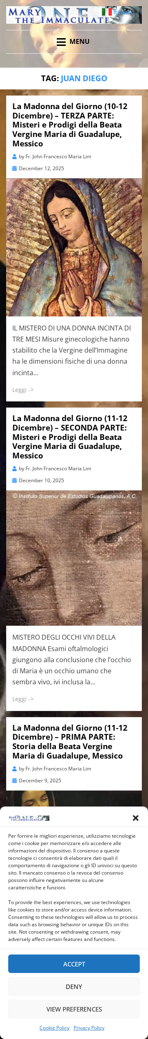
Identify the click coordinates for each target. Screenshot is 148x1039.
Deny (74, 986)
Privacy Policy (89, 1027)
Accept (74, 964)
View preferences (74, 1009)
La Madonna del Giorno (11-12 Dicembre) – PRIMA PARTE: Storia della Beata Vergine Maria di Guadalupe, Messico (69, 741)
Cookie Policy (54, 1027)
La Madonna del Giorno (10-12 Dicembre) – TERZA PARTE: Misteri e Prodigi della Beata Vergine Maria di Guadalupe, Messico (69, 125)
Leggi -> (23, 390)
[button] (136, 818)
